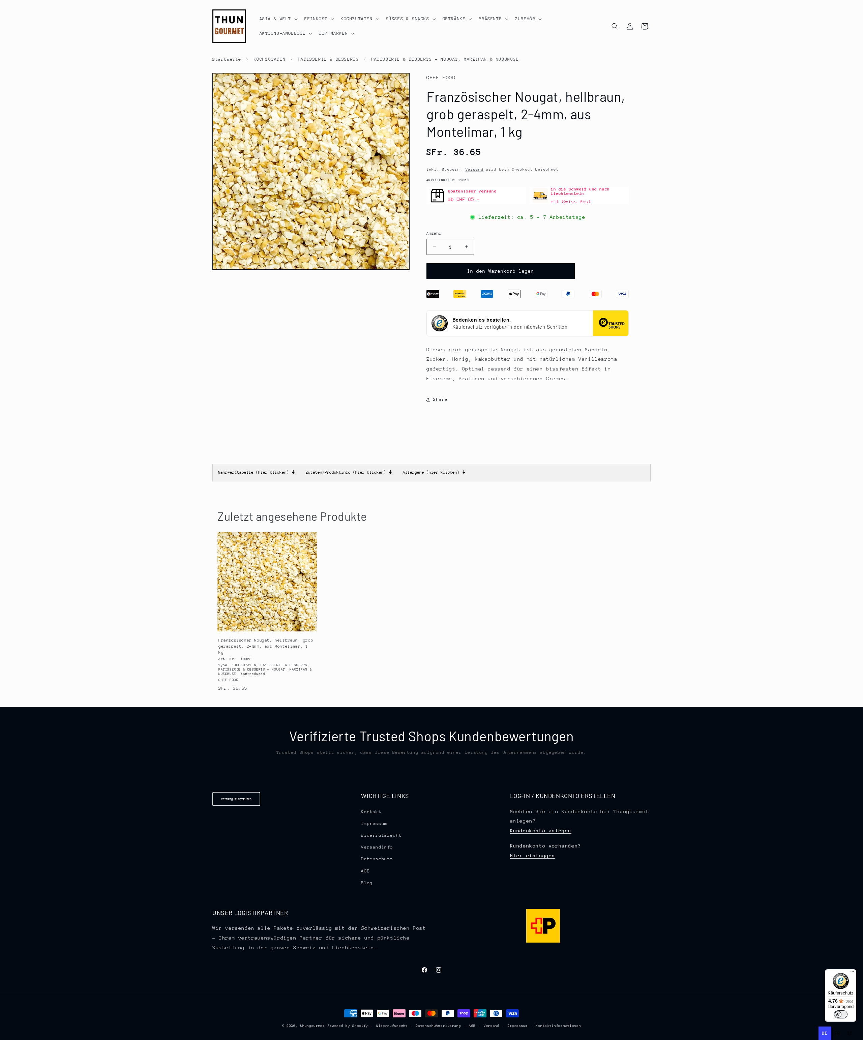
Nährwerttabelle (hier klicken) (256, 472)
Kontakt (371, 811)
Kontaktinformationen (558, 1026)
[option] (837, 1033)
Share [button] (440, 399)
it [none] (850, 1033)
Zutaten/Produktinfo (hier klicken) (349, 472)
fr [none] (837, 1033)
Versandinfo (377, 847)
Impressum (374, 823)
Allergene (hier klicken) (434, 472)
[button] (278, 19)
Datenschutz (377, 858)
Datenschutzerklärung (438, 1026)
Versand (475, 169)
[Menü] (852, 973)
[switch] (840, 1014)
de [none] (825, 1033)
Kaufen (267, 625)
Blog (367, 882)
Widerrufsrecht (381, 835)
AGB (365, 870)
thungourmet (312, 1026)
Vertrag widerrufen (236, 799)
